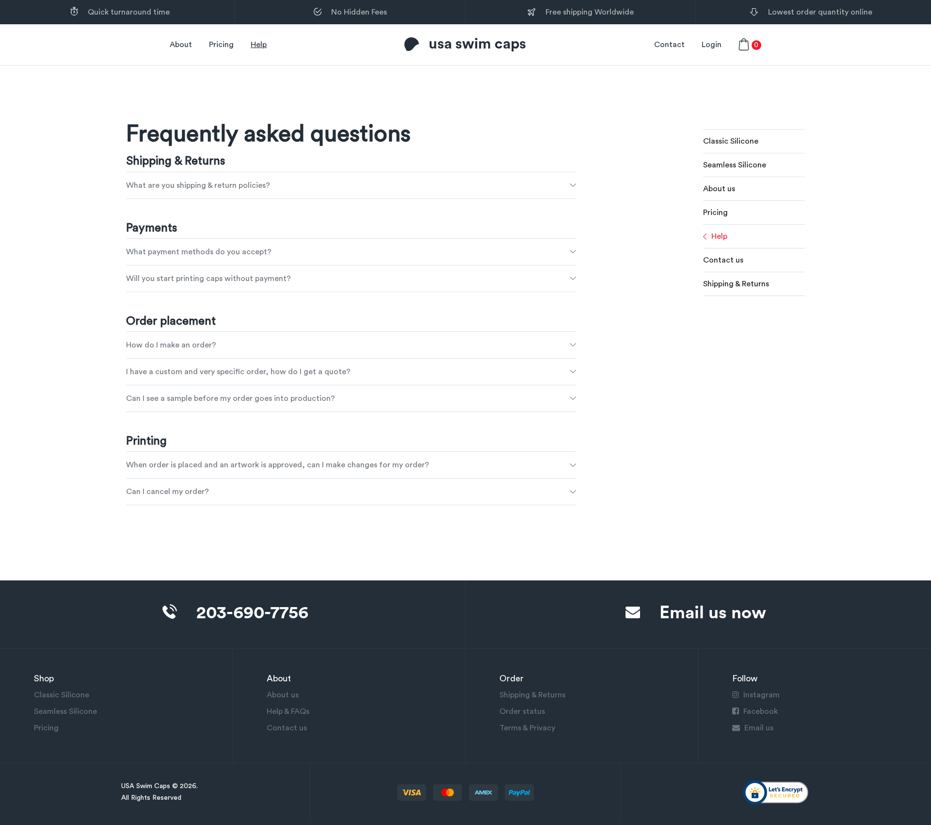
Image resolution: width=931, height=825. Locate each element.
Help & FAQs (288, 711)
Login (712, 45)
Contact (669, 45)
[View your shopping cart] (743, 44)
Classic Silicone (730, 141)
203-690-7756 (252, 613)
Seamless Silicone (734, 165)
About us (719, 189)
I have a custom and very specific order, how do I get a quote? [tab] (238, 372)
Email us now (712, 613)
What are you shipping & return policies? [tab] (198, 185)
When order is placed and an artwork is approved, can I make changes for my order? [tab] (277, 465)
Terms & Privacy (527, 728)
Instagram (760, 695)
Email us (757, 728)
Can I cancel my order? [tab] (167, 491)
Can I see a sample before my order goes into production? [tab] (230, 398)
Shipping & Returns (736, 284)
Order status (522, 711)
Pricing (221, 45)
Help (259, 45)
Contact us (723, 260)
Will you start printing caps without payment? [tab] (208, 278)
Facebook (759, 711)
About (181, 45)
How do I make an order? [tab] (171, 345)
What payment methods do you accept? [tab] (199, 252)
